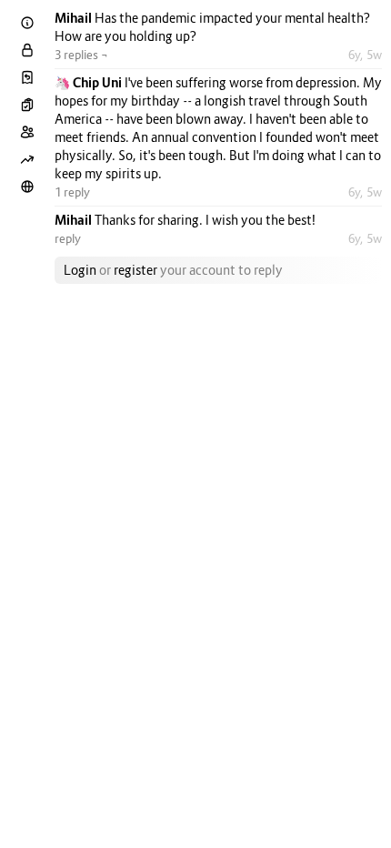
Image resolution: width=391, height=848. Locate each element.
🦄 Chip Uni (90, 82)
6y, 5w (365, 54)
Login (80, 270)
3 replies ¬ (81, 54)
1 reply (72, 192)
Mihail (75, 17)
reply (68, 238)
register (135, 270)
